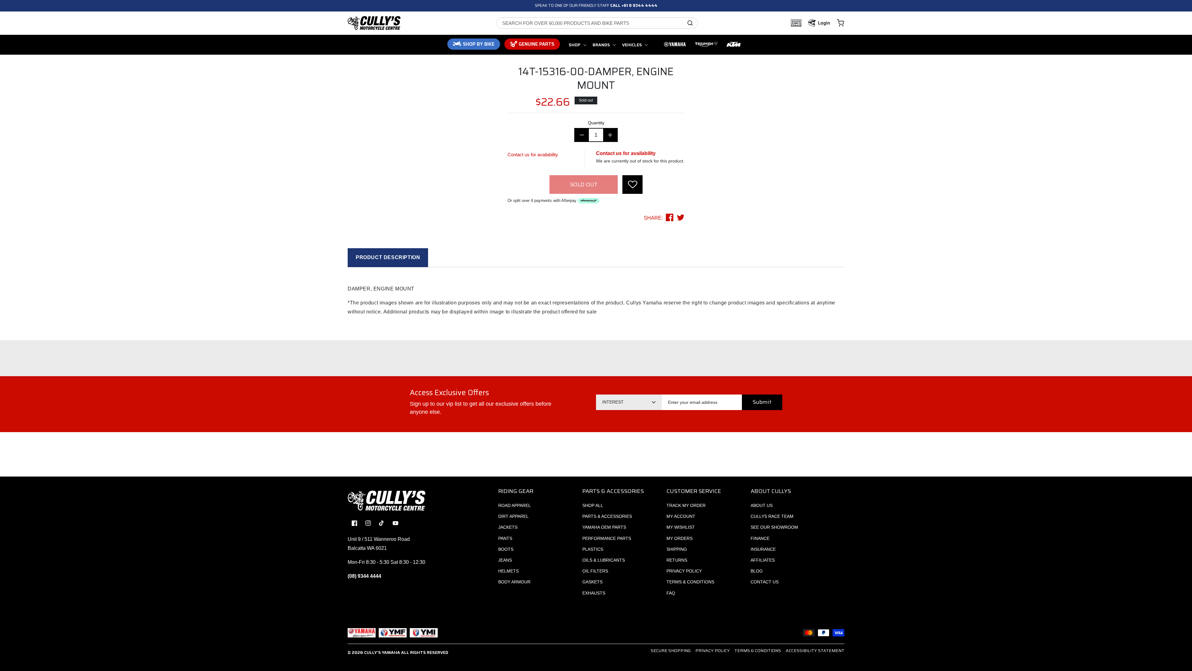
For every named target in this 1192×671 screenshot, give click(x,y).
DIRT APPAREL (513, 516)
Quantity (596, 122)
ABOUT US (762, 505)
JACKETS (507, 527)
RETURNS (676, 560)
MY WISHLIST (680, 527)
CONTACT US (765, 581)
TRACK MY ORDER (686, 505)
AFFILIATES (763, 560)
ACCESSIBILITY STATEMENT (815, 650)
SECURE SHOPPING (671, 650)
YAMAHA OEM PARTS (604, 527)
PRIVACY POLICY (684, 570)
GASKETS (592, 581)
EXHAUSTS (593, 593)
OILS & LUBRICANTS (603, 560)
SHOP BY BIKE (478, 44)
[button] (840, 23)
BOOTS (505, 549)
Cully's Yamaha (382, 652)
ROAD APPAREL (514, 505)
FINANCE (760, 538)
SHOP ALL (592, 505)
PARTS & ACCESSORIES (607, 516)
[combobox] (597, 23)
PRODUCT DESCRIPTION (388, 257)
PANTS (505, 538)
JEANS (505, 560)
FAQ (670, 593)
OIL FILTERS (595, 570)
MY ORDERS (679, 538)
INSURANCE (763, 549)
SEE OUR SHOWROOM (774, 527)
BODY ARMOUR (514, 581)
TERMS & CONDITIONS (690, 581)
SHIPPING (676, 549)
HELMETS (508, 570)
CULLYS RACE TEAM (772, 516)
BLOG (757, 570)
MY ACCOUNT (680, 516)
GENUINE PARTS (536, 44)
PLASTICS (592, 549)
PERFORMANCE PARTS (606, 538)
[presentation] (632, 184)
